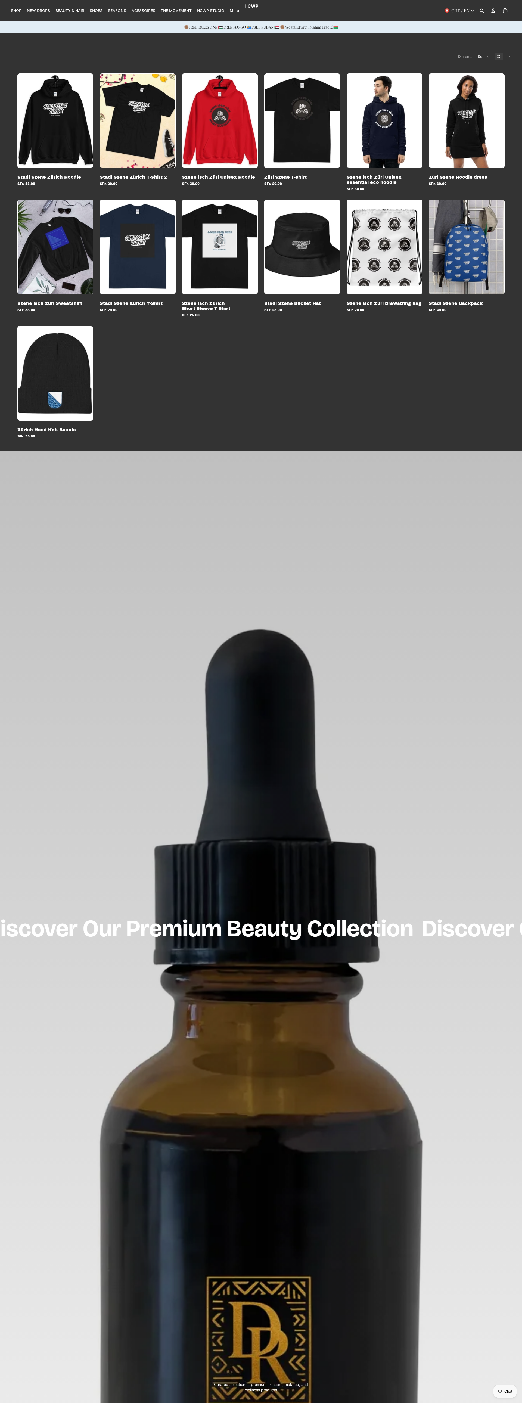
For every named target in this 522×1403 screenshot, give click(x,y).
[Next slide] (85, 121)
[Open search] (482, 11)
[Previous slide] (26, 121)
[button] (484, 57)
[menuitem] (234, 11)
